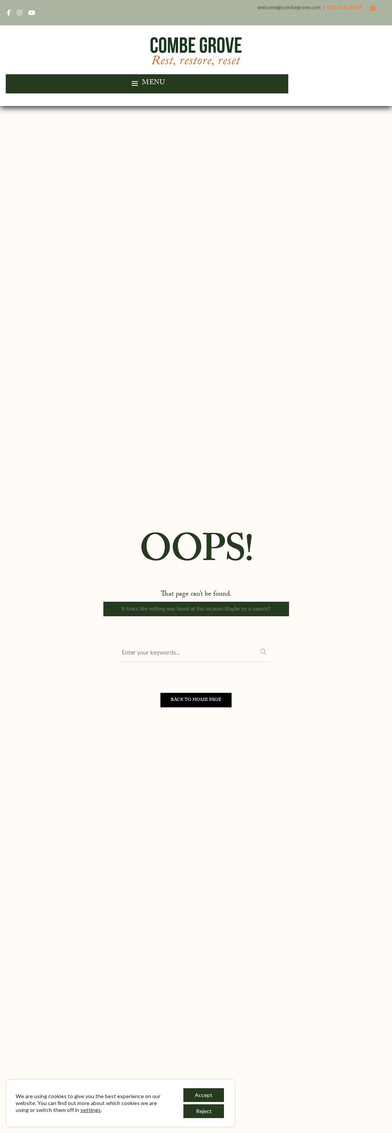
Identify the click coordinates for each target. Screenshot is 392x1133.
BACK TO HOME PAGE (196, 700)
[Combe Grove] (196, 62)
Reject (204, 1111)
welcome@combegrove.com (289, 7)
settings (90, 1110)
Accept (203, 1095)
